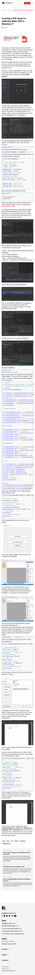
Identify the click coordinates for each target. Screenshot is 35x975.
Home (4, 10)
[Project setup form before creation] (17, 128)
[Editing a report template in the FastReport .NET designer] (17, 608)
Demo (27, 3)
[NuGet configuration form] (17, 231)
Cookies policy (5, 968)
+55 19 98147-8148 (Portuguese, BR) (13, 934)
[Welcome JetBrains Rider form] (17, 91)
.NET (4, 841)
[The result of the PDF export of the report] (17, 732)
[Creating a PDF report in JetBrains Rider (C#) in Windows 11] (17, 38)
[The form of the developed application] (17, 538)
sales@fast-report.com (8, 923)
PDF (8, 841)
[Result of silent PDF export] (17, 812)
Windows (23, 841)
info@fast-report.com (9, 913)
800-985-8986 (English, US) (10, 926)
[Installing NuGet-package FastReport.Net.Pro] (17, 323)
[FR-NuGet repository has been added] (17, 294)
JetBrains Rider (6, 843)
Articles (9, 10)
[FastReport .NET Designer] (17, 572)
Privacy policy (5, 966)
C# (12, 841)
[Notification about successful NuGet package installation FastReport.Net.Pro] (17, 353)
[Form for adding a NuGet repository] (17, 272)
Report (16, 841)
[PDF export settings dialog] (17, 692)
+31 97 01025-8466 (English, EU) (11, 928)
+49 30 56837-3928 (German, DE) (12, 931)
